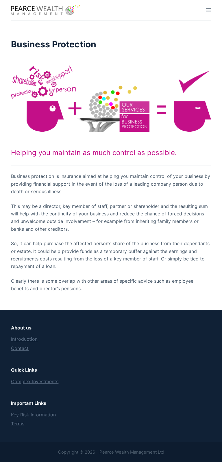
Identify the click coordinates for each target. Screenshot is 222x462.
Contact (20, 348)
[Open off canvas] (208, 10)
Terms (17, 423)
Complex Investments (34, 381)
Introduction (24, 339)
